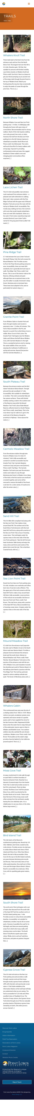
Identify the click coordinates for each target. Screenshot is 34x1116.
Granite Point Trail (13, 316)
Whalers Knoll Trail (14, 55)
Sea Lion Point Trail (14, 578)
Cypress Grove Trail (14, 969)
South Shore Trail (13, 902)
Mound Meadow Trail (15, 640)
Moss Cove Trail (12, 770)
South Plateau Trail (14, 381)
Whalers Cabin (11, 705)
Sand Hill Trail (11, 516)
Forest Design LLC (17, 1094)
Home (5, 20)
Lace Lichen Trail (13, 187)
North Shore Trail (13, 117)
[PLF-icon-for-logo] (3, 3)
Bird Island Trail (12, 835)
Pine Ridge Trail (12, 252)
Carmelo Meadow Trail (16, 448)
